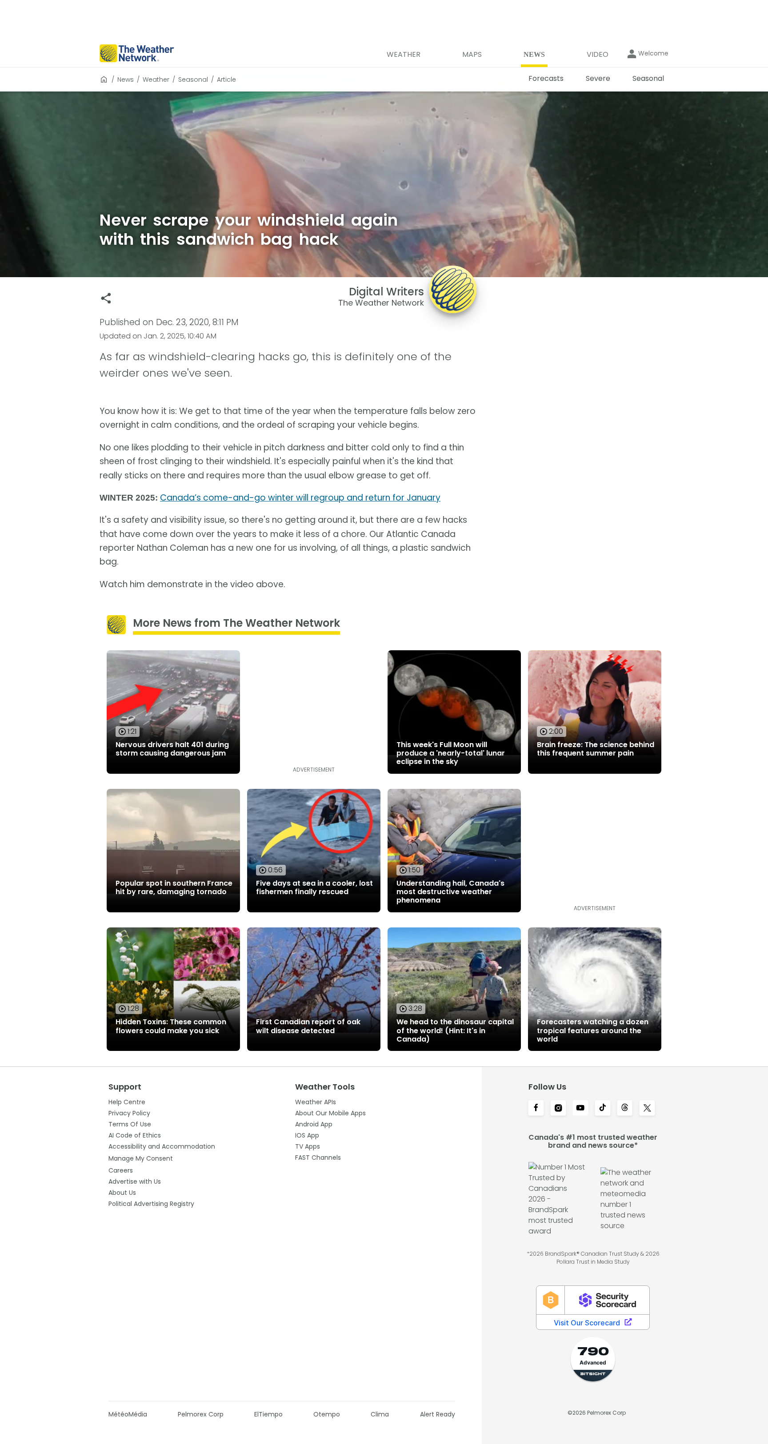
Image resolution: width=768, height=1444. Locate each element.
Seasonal (193, 79)
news (125, 79)
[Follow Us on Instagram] (558, 1109)
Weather (156, 79)
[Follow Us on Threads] (625, 1109)
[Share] (106, 298)
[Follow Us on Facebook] (536, 1109)
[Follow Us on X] (647, 1109)
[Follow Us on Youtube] (580, 1109)
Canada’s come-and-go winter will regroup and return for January (300, 498)
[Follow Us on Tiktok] (603, 1109)
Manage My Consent (140, 1158)
